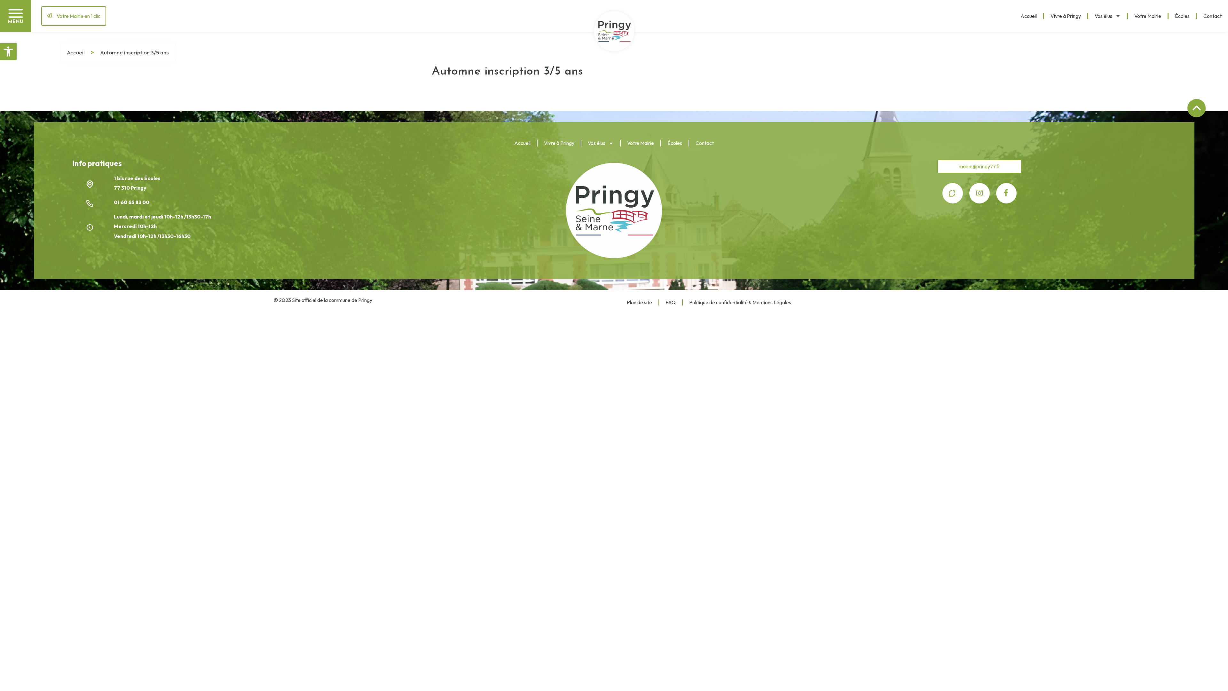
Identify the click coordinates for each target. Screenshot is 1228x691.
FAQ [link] (670, 302)
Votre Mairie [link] (1147, 16)
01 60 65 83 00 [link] (132, 202)
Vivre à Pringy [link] (1066, 16)
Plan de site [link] (639, 302)
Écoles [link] (1182, 16)
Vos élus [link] (1103, 16)
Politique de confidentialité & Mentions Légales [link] (740, 302)
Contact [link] (1212, 16)
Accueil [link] (1028, 16)
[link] (8, 51)
